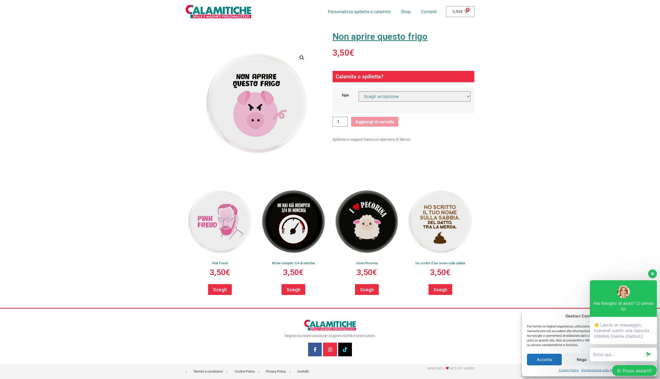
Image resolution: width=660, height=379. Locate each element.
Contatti (429, 11)
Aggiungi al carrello (374, 121)
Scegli (220, 290)
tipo (345, 95)
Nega (582, 359)
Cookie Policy (569, 370)
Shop (406, 11)
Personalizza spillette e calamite (359, 11)
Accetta (544, 359)
